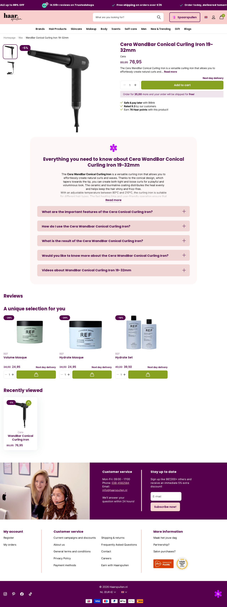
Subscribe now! (165, 507)
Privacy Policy (62, 558)
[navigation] (10, 51)
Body (104, 29)
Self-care (131, 29)
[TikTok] (30, 594)
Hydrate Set (124, 357)
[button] (135, 85)
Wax (20, 37)
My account (13, 531)
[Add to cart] (36, 374)
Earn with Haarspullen (115, 565)
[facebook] (22, 594)
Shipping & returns (112, 537)
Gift (177, 29)
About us (59, 544)
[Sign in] (213, 17)
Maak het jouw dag (165, 537)
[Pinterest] (13, 594)
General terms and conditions (72, 551)
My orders (10, 544)
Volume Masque (15, 357)
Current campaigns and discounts (75, 537)
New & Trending (161, 29)
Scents (116, 29)
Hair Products (58, 29)
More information (168, 531)
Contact (106, 551)
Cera (123, 56)
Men (144, 29)
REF (6, 353)
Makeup (91, 29)
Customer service (68, 531)
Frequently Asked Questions (119, 544)
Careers (106, 558)
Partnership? (161, 544)
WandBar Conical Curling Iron (20, 437)
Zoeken (159, 17)
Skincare (76, 29)
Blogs (187, 29)
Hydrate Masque (71, 357)
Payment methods (65, 565)
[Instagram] (5, 594)
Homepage (10, 37)
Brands (40, 29)
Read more (170, 71)
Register (9, 537)
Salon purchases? (164, 551)
